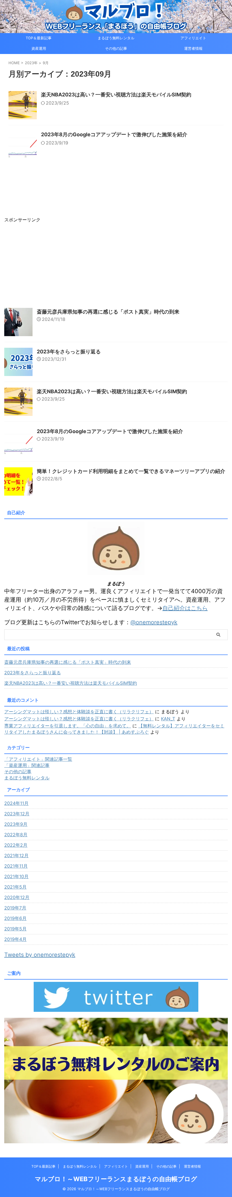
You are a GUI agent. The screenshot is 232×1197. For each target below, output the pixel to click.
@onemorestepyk (153, 622)
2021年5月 (15, 887)
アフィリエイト (193, 38)
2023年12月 (16, 813)
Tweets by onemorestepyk (39, 954)
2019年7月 (15, 908)
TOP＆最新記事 (38, 38)
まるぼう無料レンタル (116, 38)
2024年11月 (16, 803)
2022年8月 (15, 834)
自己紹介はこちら (185, 608)
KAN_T (168, 718)
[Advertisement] (116, 262)
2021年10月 (16, 876)
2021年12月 (16, 855)
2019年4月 (15, 939)
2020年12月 (16, 897)
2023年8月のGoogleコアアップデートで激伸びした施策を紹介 (114, 134)
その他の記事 (116, 48)
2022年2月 (15, 845)
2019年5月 (15, 929)
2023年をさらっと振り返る (69, 352)
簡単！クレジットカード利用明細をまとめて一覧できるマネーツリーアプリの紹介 (131, 471)
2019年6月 (15, 918)
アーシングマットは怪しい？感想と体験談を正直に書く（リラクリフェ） (79, 711)
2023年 (31, 63)
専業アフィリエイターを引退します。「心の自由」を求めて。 (67, 726)
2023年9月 (15, 824)
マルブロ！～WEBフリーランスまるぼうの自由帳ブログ (116, 1179)
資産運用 (38, 48)
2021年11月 (16, 866)
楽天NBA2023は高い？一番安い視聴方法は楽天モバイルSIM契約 (116, 95)
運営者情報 (193, 48)
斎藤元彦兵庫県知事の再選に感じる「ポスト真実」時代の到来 (108, 312)
